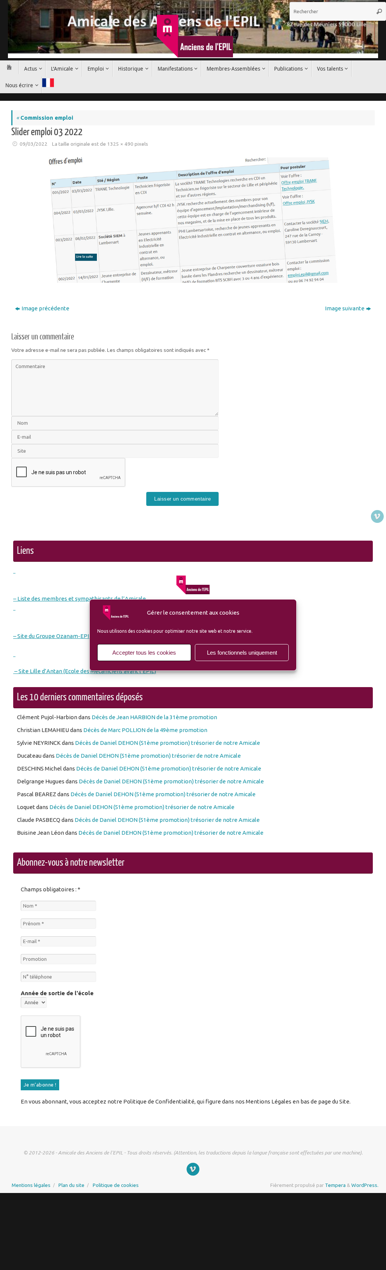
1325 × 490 (120, 144)
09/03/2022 (33, 144)
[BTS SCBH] (377, 516)
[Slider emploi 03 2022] (193, 220)
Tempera (335, 1184)
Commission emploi (44, 117)
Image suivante (345, 308)
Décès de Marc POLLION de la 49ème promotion (145, 730)
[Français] (48, 83)
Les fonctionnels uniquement (242, 652)
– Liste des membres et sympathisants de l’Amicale (79, 598)
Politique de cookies (116, 1184)
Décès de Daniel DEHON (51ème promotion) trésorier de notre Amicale (167, 743)
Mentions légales (31, 1184)
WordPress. (364, 1184)
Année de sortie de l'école (57, 993)
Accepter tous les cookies (144, 652)
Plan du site (71, 1184)
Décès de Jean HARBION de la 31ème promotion (154, 717)
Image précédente (45, 308)
